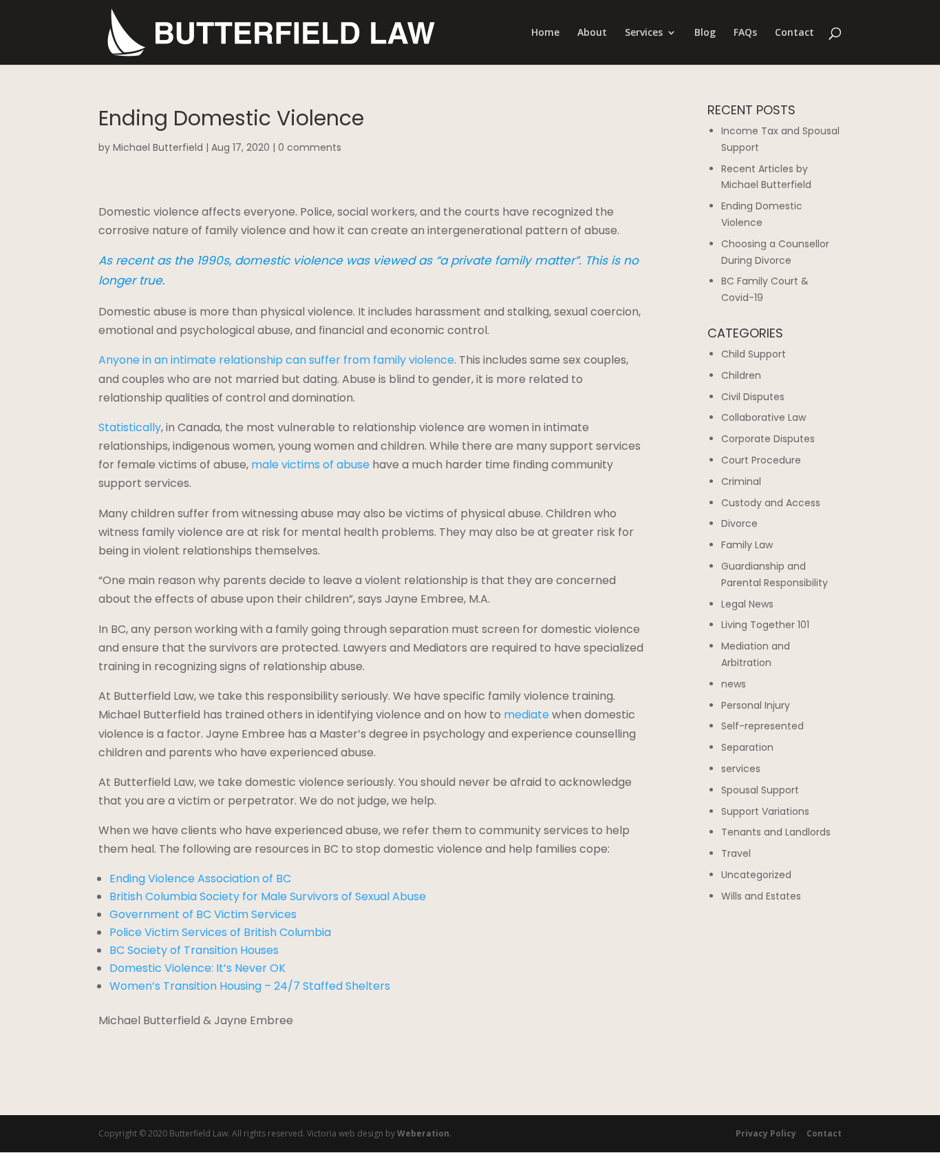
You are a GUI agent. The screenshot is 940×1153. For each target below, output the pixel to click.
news (733, 684)
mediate (526, 715)
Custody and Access (770, 503)
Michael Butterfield (158, 147)
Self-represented (762, 726)
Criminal (741, 481)
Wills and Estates (761, 896)
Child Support (753, 354)
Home (545, 33)
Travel (736, 853)
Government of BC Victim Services (203, 914)
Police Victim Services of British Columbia (220, 932)
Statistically (129, 427)
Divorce (739, 523)
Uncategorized (756, 875)
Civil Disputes (752, 397)
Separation (747, 747)
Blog (705, 33)
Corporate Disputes (768, 439)
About (592, 33)
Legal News (747, 604)
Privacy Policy (766, 1133)
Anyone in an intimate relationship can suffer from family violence (276, 360)
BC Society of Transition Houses (194, 950)
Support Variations (765, 811)
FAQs (745, 33)
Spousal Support (760, 790)
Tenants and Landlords (776, 832)
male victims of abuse (310, 464)
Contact (794, 33)
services (740, 769)
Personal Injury (755, 705)
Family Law (747, 545)
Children (741, 375)
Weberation (423, 1133)
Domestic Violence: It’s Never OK (197, 968)
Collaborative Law (763, 417)
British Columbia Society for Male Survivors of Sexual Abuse (267, 896)
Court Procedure (761, 460)
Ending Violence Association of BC (200, 878)
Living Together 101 (765, 625)
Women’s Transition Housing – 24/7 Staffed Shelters (249, 986)
